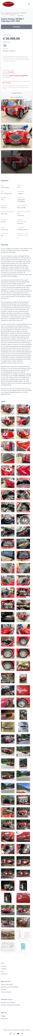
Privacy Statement (6, 992)
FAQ (2, 971)
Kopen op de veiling (7, 984)
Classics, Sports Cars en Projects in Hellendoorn (15, 13)
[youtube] (18, 1034)
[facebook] (10, 1034)
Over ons (3, 966)
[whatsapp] (14, 1034)
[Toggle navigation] (29, 4)
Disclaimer (4, 989)
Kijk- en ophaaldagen (16, 97)
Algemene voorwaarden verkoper (10, 1005)
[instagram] (22, 1034)
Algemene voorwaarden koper (9, 987)
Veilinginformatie (17, 93)
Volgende (19, 15)
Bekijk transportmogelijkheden (18, 75)
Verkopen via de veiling (7, 1002)
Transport (4, 969)
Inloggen (3, 1016)
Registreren (4, 1018)
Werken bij (4, 974)
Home (2, 13)
